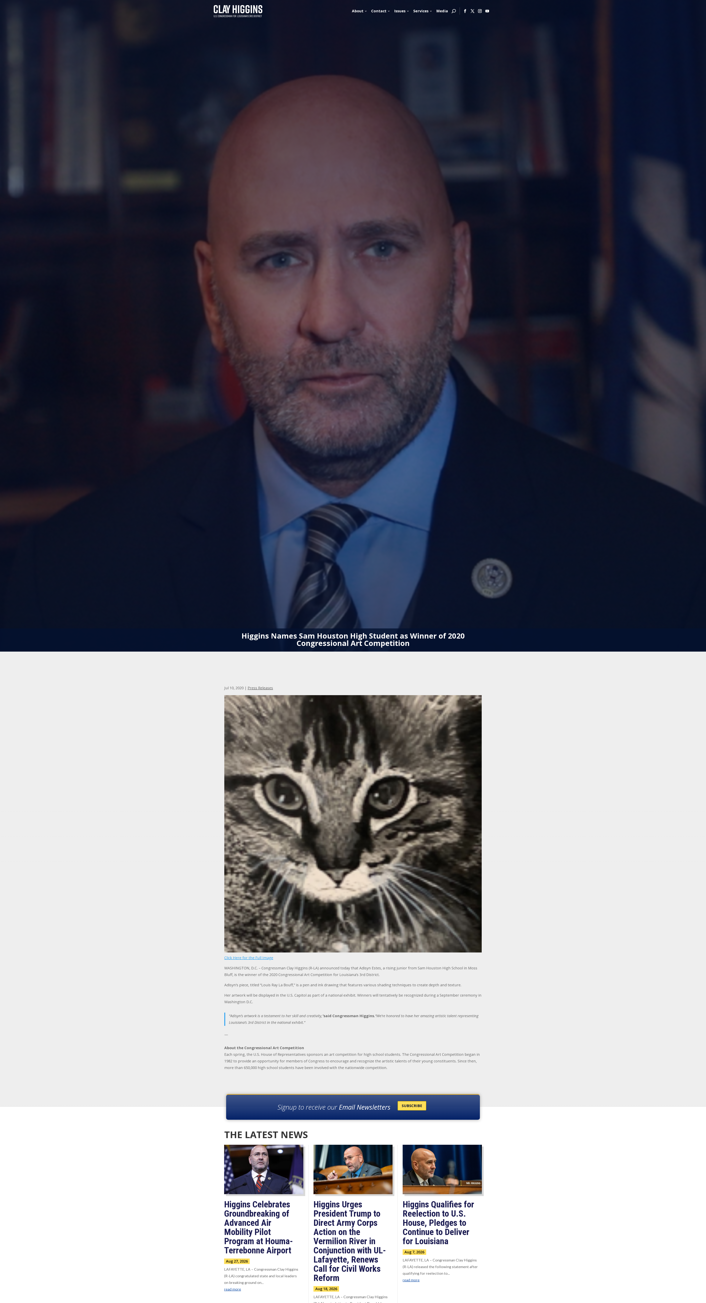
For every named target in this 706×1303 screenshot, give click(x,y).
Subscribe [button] (412, 1105)
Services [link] (421, 10)
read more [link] (232, 1289)
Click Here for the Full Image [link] (248, 957)
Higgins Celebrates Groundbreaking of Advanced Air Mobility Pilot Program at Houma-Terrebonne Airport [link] (258, 1227)
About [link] (357, 10)
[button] (465, 11)
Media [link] (442, 10)
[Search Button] (454, 11)
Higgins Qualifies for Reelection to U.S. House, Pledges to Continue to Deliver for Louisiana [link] (438, 1222)
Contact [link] (378, 10)
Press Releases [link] (260, 687)
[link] (238, 11)
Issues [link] (400, 10)
